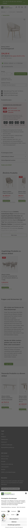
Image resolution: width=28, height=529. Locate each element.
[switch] (3, 520)
